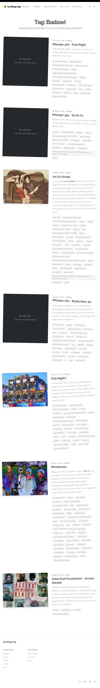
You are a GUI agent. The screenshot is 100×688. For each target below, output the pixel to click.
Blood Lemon (80, 325)
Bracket (79, 132)
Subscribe (77, 6)
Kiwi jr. (55, 521)
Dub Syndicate (82, 421)
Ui (65, 360)
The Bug (82, 409)
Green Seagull (85, 136)
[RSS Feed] (94, 6)
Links (5, 667)
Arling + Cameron (81, 66)
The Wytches (56, 282)
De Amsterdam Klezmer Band (74, 412)
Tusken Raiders (83, 356)
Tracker (82, 556)
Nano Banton (71, 89)
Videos (5, 664)
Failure (82, 233)
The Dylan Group (59, 85)
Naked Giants (82, 536)
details (67, 575)
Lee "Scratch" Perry (85, 85)
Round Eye (83, 349)
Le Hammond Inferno (86, 341)
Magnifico (76, 525)
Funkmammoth (58, 513)
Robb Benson (59, 549)
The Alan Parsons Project (72, 218)
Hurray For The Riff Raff (60, 140)
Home (29, 661)
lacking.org (9, 641)
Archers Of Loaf (58, 325)
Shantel (88, 89)
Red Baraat (88, 265)
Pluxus (68, 264)
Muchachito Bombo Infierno (63, 537)
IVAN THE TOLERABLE (59, 241)
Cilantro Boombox (74, 329)
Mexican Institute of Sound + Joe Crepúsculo (69, 529)
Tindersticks (87, 353)
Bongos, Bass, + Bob (69, 225)
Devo (55, 333)
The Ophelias (86, 540)
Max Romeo (71, 432)
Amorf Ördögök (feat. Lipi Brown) (65, 221)
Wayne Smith (85, 93)
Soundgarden (59, 552)
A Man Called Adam (60, 61)
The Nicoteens (58, 541)
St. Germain (56, 92)
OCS (73, 345)
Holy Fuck (69, 237)
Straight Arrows (80, 268)
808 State (56, 217)
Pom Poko (70, 544)
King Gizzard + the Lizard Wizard (64, 340)
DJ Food (82, 77)
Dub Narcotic (67, 81)
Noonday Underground (76, 144)
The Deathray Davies (60, 505)
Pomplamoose (70, 348)
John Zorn (68, 429)
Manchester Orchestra (61, 344)
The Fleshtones (84, 509)
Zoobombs (80, 360)
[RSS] (94, 681)
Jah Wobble (71, 85)
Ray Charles (57, 148)
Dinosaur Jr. (64, 333)
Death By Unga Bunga (72, 501)
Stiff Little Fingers (69, 148)
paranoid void (57, 264)
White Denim (82, 148)
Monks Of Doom (59, 144)
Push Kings (81, 544)
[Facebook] (89, 681)
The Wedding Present (61, 560)
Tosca (76, 93)
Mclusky (56, 252)
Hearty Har (70, 337)
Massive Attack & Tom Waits (63, 249)
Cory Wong (88, 329)
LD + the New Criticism (68, 521)
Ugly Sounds (57, 360)
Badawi (74, 69)
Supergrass (75, 352)
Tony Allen (71, 356)
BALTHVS (90, 222)
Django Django (58, 417)
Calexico (88, 133)
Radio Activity (50, 6)
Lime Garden (75, 140)
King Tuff (89, 241)
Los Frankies (86, 140)
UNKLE (71, 360)
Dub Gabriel (71, 417)
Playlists (36, 6)
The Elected (57, 509)
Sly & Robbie (86, 548)
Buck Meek (80, 497)
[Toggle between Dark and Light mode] (89, 6)
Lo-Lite (67, 245)
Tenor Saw (67, 93)
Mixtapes (6, 654)
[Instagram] (84, 681)
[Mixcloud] (80, 681)
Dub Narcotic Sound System (63, 421)
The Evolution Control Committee (65, 136)
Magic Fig (86, 245)
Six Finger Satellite (72, 548)
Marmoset (86, 525)
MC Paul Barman (81, 249)
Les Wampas (83, 521)
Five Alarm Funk (58, 336)
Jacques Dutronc (59, 517)
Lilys (68, 525)
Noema (56, 437)
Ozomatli (77, 610)
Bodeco (56, 225)
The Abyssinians (75, 62)
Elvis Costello (82, 424)
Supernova (71, 552)
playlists (68, 173)
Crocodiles (57, 502)
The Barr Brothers (67, 132)
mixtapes (69, 41)
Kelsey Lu (80, 241)
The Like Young (58, 525)
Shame (54, 268)
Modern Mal (58, 533)
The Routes (56, 352)
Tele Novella (81, 552)
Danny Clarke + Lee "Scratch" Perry (65, 77)
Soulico (66, 352)
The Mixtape (24, 6)
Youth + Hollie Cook (59, 96)
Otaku (81, 89)
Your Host (64, 6)
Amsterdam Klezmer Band (62, 65)
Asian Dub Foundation (61, 69)
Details (5, 660)
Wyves (54, 158)
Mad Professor (58, 88)
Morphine (81, 532)
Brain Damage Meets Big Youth (64, 73)
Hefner (69, 513)
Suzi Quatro (56, 272)
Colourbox (57, 413)
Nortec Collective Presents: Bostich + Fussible (69, 260)
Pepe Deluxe (57, 348)
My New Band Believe (85, 253)
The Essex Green (70, 509)
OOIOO (90, 261)
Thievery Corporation (61, 444)
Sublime (76, 440)
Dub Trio (78, 81)
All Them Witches (59, 498)
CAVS (84, 229)
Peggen (90, 345)
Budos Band (66, 610)
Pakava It (81, 345)
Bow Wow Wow (59, 329)
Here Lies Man (82, 337)
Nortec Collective (72, 540)
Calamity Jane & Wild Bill (61, 229)
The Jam (71, 241)
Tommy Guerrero (58, 356)
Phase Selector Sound (86, 436)
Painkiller (72, 436)
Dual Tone (56, 81)
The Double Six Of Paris (78, 333)
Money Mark (70, 533)
